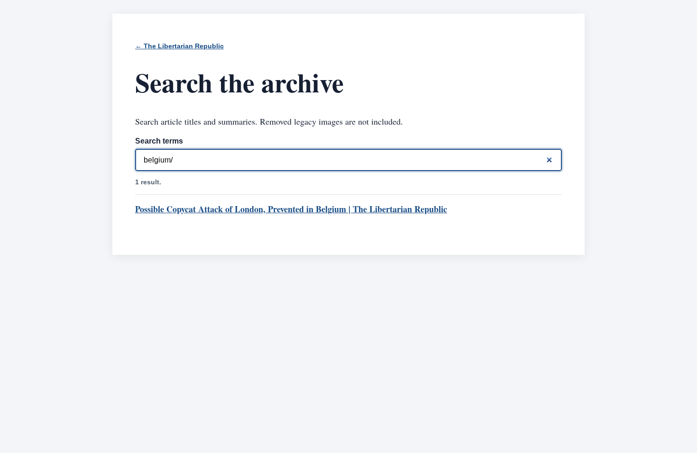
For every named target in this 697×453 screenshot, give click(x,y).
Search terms (159, 141)
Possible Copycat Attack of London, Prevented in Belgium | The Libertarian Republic (291, 209)
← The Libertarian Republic (179, 46)
